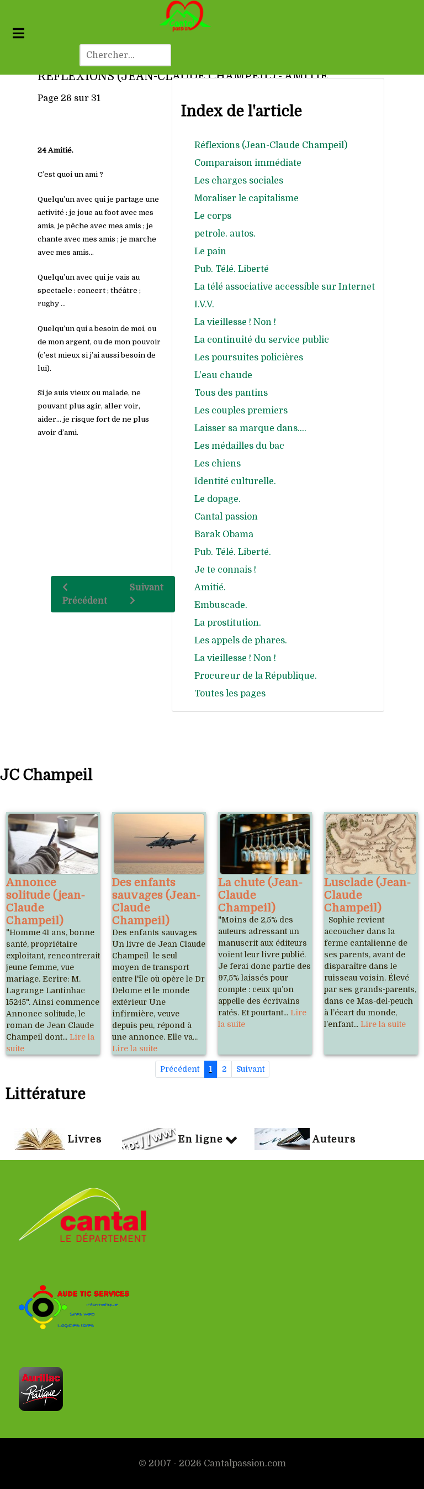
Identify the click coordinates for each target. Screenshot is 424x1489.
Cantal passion (226, 517)
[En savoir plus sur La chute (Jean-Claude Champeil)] (265, 844)
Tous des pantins (231, 393)
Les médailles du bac (239, 446)
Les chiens (217, 464)
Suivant (146, 588)
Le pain (210, 251)
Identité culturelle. (235, 481)
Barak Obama (223, 534)
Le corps (212, 216)
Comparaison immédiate (247, 163)
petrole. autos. (225, 234)
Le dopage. (217, 499)
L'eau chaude (223, 375)
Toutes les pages (230, 694)
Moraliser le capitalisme (246, 198)
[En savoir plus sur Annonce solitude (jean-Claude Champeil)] (53, 844)
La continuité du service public (261, 340)
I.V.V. (204, 305)
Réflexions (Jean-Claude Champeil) (270, 145)
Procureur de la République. (255, 676)
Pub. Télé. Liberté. (232, 552)
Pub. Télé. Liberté (231, 269)
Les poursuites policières (248, 358)
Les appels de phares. (240, 641)
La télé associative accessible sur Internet (284, 287)
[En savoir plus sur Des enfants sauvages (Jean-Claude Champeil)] (159, 844)
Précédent (84, 601)
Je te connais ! (225, 570)
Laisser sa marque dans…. (250, 428)
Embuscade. (220, 605)
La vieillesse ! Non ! (235, 322)
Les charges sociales (238, 181)
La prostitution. (227, 623)
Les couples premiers (241, 411)
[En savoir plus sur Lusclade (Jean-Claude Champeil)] (371, 844)
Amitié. (210, 588)
